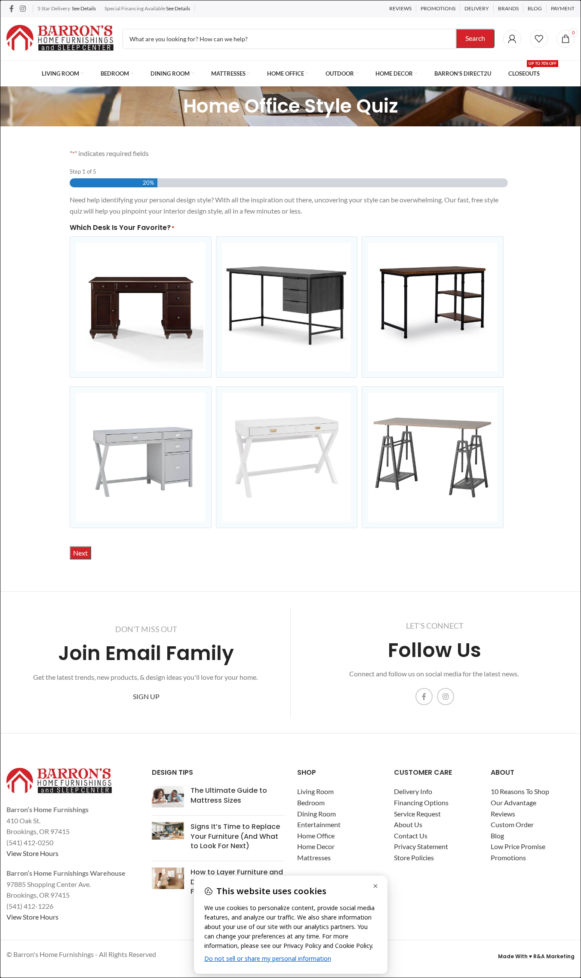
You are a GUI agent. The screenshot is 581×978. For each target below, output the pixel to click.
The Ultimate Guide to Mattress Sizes (229, 795)
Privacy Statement (421, 846)
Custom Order (512, 824)
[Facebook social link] (11, 8)
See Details (84, 8)
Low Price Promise (518, 846)
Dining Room (316, 814)
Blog (497, 835)
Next (80, 553)
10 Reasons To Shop (520, 791)
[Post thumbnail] (168, 797)
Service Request (417, 814)
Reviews (503, 814)
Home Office (316, 835)
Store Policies (414, 857)
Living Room (315, 791)
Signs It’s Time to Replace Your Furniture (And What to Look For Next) (235, 836)
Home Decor (316, 846)
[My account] (512, 38)
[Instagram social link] (22, 8)
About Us (408, 824)
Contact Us (410, 835)
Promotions (508, 857)
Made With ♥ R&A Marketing (536, 956)
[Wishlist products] (539, 38)
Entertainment (319, 824)
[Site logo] (60, 38)
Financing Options (421, 802)
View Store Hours (32, 853)
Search (475, 38)
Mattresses (314, 857)
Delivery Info (413, 791)
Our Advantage (513, 802)
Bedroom (311, 802)
